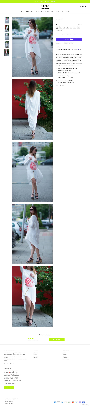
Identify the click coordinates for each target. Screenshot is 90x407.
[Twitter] (62, 85)
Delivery (35, 354)
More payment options (69, 42)
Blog (57, 11)
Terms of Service (66, 359)
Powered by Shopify (9, 403)
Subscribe (9, 387)
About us (64, 353)
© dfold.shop (9, 401)
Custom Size (59, 30)
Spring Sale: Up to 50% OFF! (44, 11)
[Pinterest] (10, 363)
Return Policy (36, 356)
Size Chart (35, 357)
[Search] (83, 6)
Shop (22, 11)
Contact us (35, 353)
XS (57, 27)
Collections (65, 11)
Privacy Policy (65, 357)
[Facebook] (60, 85)
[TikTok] (13, 363)
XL (71, 27)
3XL (79, 27)
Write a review (56, 339)
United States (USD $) (11, 398)
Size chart (80, 24)
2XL (75, 27)
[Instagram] (7, 363)
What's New (30, 11)
